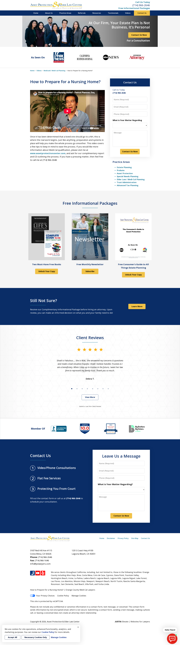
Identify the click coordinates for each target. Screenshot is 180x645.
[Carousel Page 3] (82, 388)
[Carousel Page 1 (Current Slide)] (71, 388)
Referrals (82, 13)
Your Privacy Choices (45, 595)
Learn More (136, 306)
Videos (128, 13)
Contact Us (142, 13)
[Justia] (32, 573)
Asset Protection (125, 173)
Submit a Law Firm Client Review (90, 406)
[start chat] (172, 639)
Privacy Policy (123, 538)
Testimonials (113, 13)
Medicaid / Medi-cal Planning (54, 71)
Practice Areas (65, 13)
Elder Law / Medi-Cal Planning (131, 179)
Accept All (12, 637)
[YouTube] (37, 573)
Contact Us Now (139, 35)
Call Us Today (142, 2)
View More (90, 397)
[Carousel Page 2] (77, 388)
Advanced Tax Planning (127, 185)
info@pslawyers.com (40, 563)
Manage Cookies (79, 595)
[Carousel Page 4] (87, 388)
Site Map (134, 538)
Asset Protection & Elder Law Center (63, 621)
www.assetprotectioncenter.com (47, 153)
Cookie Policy (63, 595)
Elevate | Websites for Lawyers (132, 621)
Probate (120, 170)
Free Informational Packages (134, 8)
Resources (96, 13)
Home (35, 13)
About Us (49, 13)
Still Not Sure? (43, 300)
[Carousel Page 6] (97, 388)
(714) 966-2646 (141, 5)
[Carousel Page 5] (92, 388)
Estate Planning (124, 167)
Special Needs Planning (127, 176)
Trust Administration (126, 182)
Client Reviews (90, 337)
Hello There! (170, 630)
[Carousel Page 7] (103, 388)
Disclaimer (111, 538)
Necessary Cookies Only (35, 637)
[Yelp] (43, 573)
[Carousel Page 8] (108, 388)
